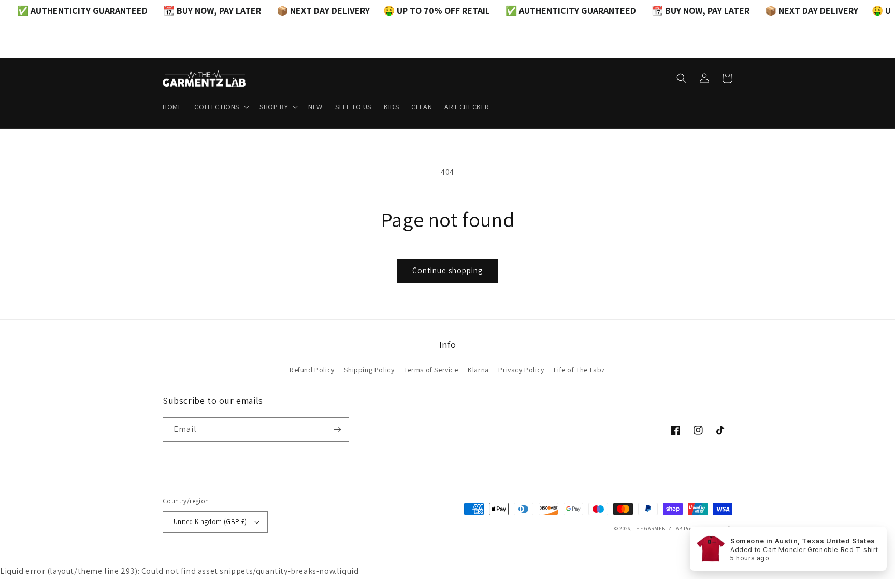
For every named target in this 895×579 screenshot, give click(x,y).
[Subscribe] (337, 429)
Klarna (478, 369)
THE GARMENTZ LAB (657, 528)
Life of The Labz (579, 369)
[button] (220, 107)
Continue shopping (447, 270)
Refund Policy (312, 369)
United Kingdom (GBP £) (210, 521)
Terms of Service (431, 369)
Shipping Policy (369, 369)
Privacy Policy (521, 369)
